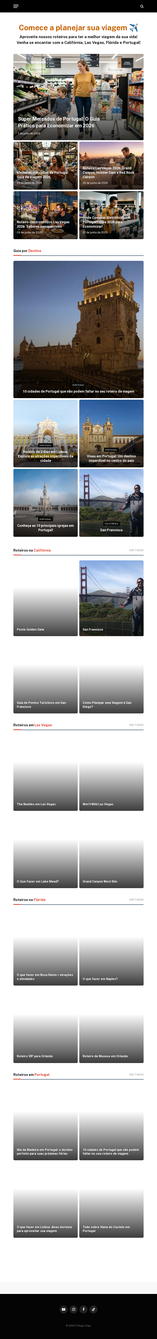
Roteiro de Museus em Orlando (105, 1056)
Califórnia (111, 523)
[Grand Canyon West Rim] (111, 850)
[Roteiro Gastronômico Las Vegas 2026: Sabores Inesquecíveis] (45, 215)
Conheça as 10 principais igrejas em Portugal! (45, 528)
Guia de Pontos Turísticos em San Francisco (41, 704)
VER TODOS (136, 550)
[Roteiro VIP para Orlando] (45, 1025)
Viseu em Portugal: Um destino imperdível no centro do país (111, 458)
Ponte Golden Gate (30, 629)
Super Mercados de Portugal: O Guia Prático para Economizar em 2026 (59, 122)
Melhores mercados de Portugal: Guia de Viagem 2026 (43, 174)
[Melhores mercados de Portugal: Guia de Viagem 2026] (45, 166)
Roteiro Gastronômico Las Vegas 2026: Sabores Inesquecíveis (43, 224)
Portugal (78, 385)
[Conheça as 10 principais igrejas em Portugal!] (45, 503)
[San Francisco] (111, 503)
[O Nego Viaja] (78, 6)
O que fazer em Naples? (100, 979)
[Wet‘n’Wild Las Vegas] (111, 773)
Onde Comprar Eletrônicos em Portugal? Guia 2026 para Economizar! (107, 222)
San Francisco (111, 530)
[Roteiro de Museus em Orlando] (111, 1025)
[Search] (142, 6)
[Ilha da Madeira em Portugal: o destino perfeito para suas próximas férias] (45, 1122)
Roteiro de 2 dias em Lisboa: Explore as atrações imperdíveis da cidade (45, 456)
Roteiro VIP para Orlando (35, 1056)
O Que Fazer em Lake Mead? (38, 881)
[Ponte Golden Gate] (45, 598)
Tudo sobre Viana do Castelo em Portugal (106, 1229)
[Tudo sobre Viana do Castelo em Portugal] (111, 1200)
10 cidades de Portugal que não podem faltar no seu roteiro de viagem (78, 391)
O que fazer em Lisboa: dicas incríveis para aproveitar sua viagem (44, 1229)
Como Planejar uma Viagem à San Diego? (107, 704)
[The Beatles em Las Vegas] (45, 773)
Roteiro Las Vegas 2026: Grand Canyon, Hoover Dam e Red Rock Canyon (108, 172)
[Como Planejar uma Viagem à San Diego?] (111, 675)
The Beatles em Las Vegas (36, 804)
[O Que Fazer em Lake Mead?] (45, 850)
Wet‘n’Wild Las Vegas (98, 804)
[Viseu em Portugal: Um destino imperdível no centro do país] (111, 434)
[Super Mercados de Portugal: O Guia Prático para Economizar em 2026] (78, 97)
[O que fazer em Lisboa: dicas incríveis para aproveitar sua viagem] (45, 1200)
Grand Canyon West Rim (100, 881)
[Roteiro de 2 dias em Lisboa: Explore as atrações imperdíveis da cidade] (45, 434)
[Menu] (15, 6)
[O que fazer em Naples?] (111, 948)
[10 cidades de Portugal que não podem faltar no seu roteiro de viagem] (78, 329)
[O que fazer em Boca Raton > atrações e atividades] (45, 948)
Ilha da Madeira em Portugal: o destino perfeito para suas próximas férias (45, 1151)
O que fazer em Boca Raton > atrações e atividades (45, 977)
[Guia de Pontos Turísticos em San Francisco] (45, 675)
